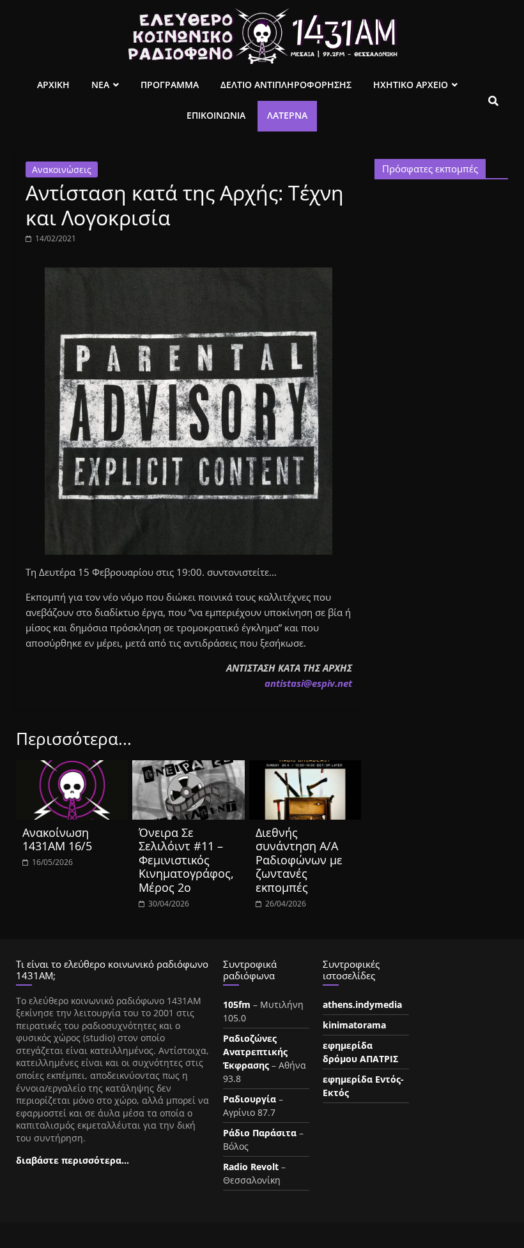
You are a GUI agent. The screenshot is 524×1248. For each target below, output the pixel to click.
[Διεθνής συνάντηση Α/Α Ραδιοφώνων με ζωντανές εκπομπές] (305, 768)
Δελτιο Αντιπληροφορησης (285, 85)
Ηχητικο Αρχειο (410, 85)
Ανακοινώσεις (61, 169)
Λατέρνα (287, 115)
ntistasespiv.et (308, 683)
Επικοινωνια (216, 115)
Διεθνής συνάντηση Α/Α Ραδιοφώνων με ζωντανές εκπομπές (299, 860)
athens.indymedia (362, 1004)
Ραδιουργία (249, 1099)
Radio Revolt (251, 1167)
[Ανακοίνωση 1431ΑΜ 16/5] (72, 768)
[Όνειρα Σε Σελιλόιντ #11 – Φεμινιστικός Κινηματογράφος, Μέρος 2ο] (188, 768)
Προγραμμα (170, 85)
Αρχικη (53, 85)
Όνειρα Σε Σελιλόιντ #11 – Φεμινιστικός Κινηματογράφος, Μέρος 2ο (186, 860)
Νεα (100, 85)
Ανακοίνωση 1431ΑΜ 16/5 (57, 839)
